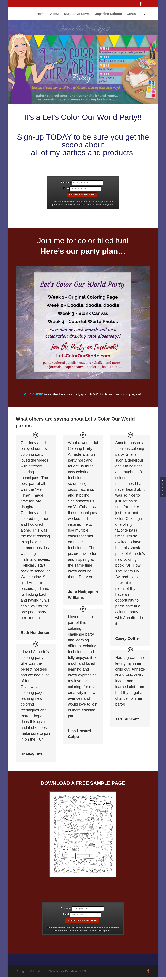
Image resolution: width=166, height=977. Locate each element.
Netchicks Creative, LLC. (68, 971)
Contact (133, 14)
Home (40, 14)
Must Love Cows (77, 14)
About (54, 14)
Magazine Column (108, 14)
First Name (66, 182)
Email (66, 188)
